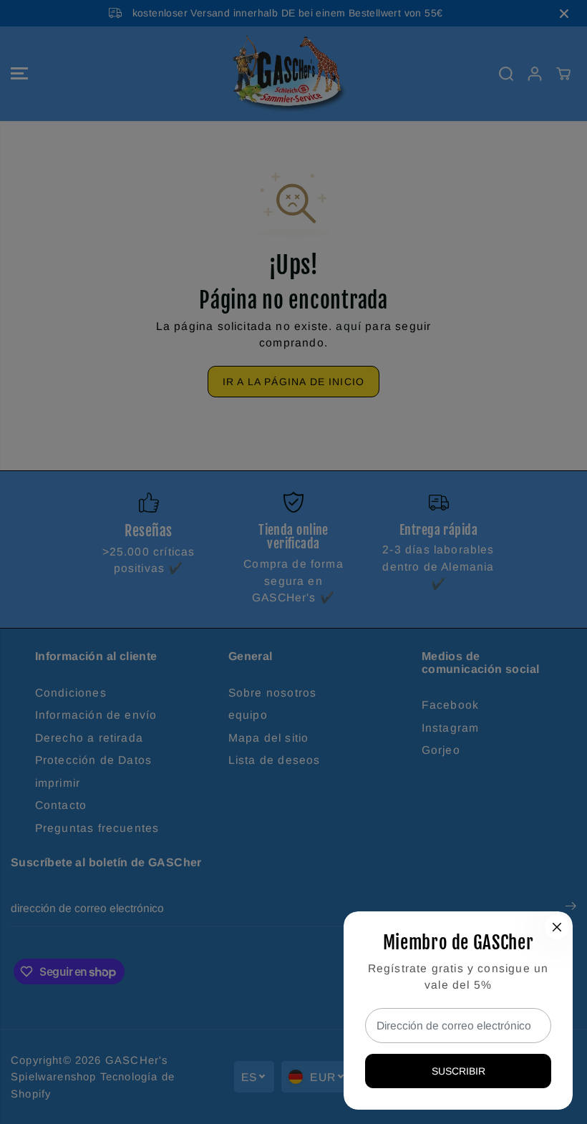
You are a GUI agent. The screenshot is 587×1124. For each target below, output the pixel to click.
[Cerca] (557, 927)
